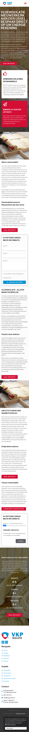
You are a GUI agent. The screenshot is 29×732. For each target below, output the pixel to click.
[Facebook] (3, 642)
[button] (25, 3)
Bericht (5, 261)
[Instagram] (6, 642)
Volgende (20, 541)
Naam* (5, 246)
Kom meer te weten (10, 724)
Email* (5, 253)
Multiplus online (20, 713)
